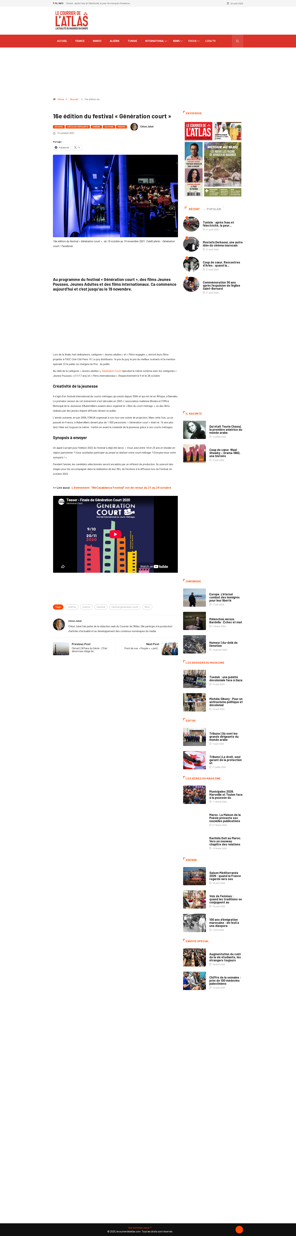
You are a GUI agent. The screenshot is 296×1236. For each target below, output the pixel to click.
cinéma (72, 607)
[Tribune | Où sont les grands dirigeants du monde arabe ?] (194, 737)
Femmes (213, 695)
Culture (108, 127)
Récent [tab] (194, 209)
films (147, 607)
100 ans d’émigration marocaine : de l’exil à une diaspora (224, 923)
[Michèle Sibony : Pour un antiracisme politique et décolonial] (194, 702)
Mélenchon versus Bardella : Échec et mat (225, 620)
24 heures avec (217, 835)
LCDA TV (210, 41)
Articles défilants (77, 127)
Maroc (97, 41)
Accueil (62, 41)
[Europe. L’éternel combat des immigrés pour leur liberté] (194, 597)
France (80, 41)
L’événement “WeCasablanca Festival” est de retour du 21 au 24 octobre (121, 487)
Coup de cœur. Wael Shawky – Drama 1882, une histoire (224, 453)
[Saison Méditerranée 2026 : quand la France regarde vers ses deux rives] (194, 876)
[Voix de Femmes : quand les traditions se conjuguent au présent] (194, 899)
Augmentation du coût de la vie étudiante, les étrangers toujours (225, 957)
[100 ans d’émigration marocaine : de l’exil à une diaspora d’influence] (194, 923)
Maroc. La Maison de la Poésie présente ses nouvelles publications (225, 818)
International (154, 41)
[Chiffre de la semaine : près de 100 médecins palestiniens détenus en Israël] (194, 981)
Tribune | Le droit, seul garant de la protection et (225, 760)
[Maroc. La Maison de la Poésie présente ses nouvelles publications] (194, 818)
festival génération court (125, 607)
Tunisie (132, 41)
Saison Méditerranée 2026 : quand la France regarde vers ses (225, 876)
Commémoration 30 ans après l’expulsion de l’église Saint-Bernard (221, 285)
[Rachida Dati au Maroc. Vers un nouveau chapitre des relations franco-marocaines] (194, 841)
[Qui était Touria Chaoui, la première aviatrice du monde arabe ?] (194, 430)
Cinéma (96, 127)
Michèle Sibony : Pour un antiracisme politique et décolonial (226, 702)
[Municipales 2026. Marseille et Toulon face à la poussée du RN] (194, 795)
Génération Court (111, 371)
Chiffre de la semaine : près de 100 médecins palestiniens (225, 980)
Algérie (114, 41)
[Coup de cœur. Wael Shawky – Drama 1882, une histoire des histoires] (194, 453)
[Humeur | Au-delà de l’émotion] (194, 644)
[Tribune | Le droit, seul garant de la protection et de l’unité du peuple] (194, 760)
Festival (101, 607)
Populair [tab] (214, 209)
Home (61, 99)
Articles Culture (218, 423)
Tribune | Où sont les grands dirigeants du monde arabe (224, 736)
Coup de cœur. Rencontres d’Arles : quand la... (221, 263)
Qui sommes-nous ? (139, 1227)
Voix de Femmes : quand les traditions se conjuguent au (225, 899)
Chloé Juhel (146, 126)
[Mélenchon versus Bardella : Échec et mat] (194, 621)
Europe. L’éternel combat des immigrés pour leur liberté (224, 597)
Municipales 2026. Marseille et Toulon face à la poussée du (226, 794)
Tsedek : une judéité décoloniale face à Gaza (225, 678)
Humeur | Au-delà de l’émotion (223, 644)
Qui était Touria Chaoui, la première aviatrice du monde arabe (225, 429)
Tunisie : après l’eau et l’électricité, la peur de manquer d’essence (98, 3)
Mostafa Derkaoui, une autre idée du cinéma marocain (223, 243)
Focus (192, 41)
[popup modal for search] (237, 41)
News (176, 41)
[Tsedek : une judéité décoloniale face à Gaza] (194, 679)
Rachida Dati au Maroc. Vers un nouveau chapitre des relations (225, 841)
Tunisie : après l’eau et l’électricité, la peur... (218, 223)
